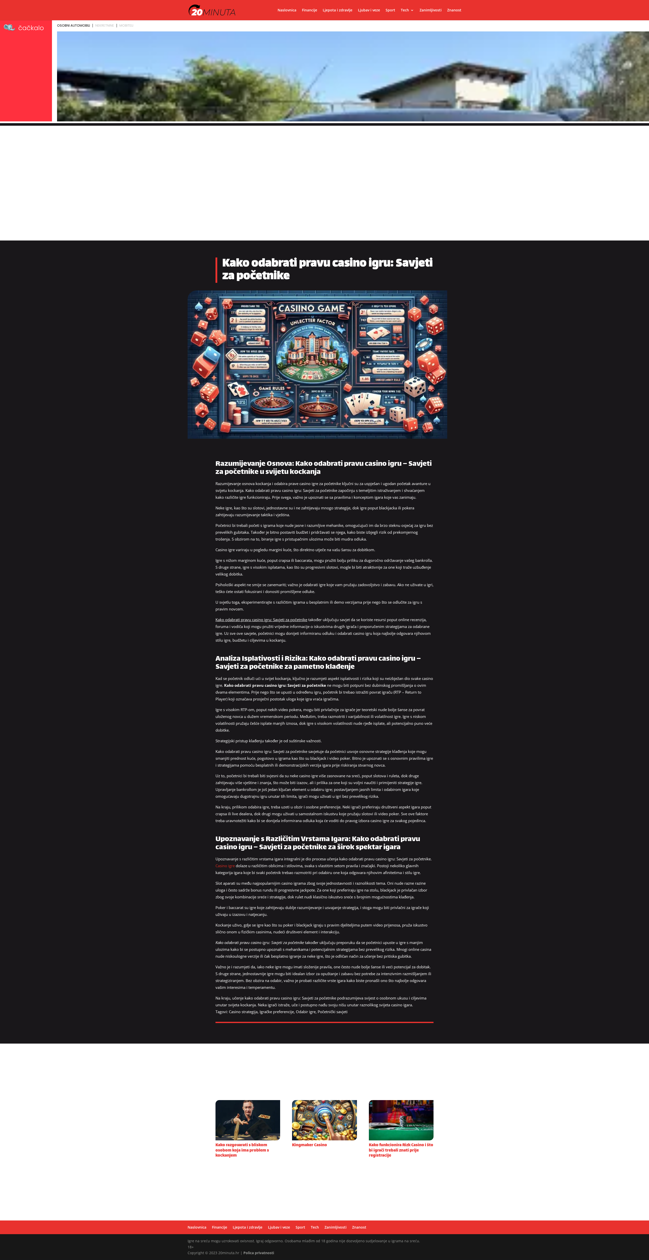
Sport (390, 10)
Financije (309, 10)
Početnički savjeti (333, 1011)
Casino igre (225, 865)
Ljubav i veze (369, 10)
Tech (405, 10)
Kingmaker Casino (309, 1145)
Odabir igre (306, 1011)
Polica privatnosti (258, 1252)
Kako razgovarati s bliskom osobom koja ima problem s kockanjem (242, 1150)
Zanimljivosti (431, 10)
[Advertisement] (324, 161)
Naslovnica (287, 10)
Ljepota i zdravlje (337, 10)
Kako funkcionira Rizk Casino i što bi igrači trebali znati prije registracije (401, 1150)
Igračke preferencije (277, 1011)
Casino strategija (243, 1011)
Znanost (454, 10)
